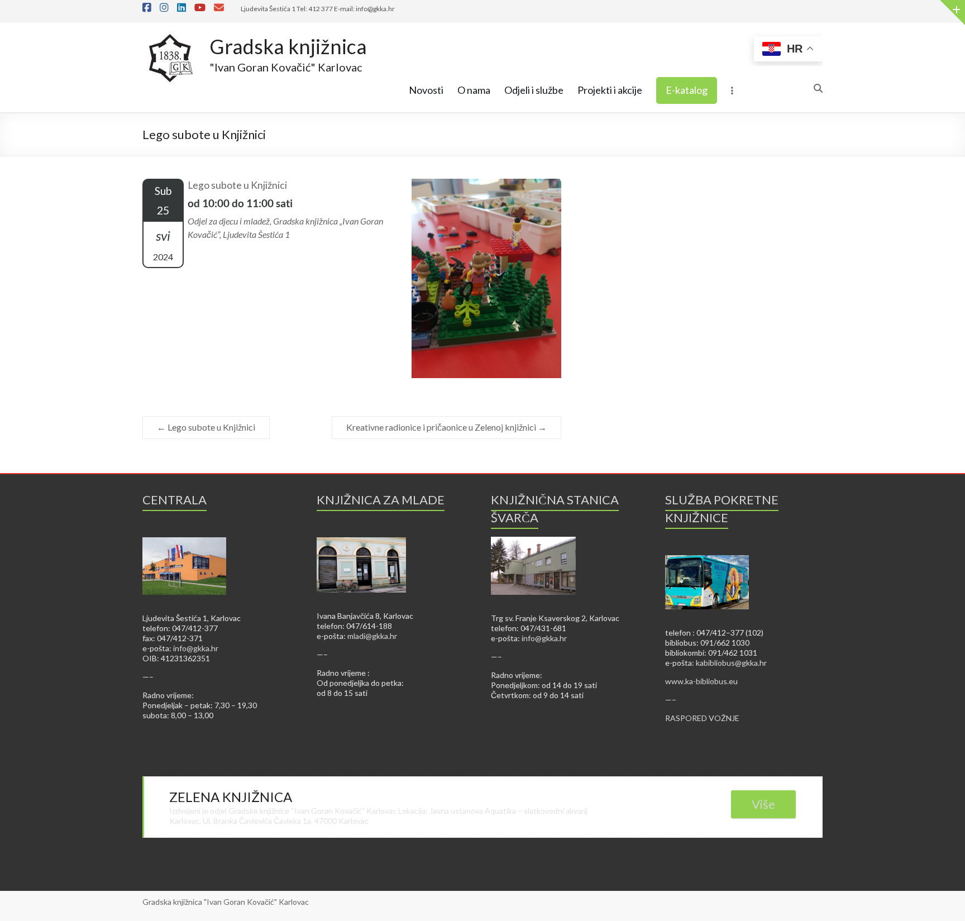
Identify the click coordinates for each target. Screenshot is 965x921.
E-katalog (687, 90)
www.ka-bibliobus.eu (701, 681)
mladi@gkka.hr (372, 636)
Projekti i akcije (609, 90)
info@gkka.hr (195, 648)
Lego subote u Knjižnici (206, 427)
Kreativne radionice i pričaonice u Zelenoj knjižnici (446, 427)
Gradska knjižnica (288, 46)
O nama (473, 90)
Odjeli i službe (533, 90)
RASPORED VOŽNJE (702, 718)
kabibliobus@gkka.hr (731, 662)
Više (763, 804)
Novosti (426, 90)
